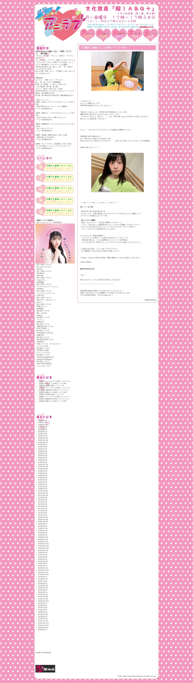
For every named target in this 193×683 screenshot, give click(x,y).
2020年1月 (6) (42, 435)
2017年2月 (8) (42, 513)
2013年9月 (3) (42, 603)
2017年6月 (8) (42, 504)
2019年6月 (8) (42, 451)
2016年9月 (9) (42, 524)
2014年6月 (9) (42, 583)
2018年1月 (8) (42, 488)
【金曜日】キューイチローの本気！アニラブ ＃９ (54, 381)
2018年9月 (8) (42, 471)
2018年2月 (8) (42, 486)
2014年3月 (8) (42, 590)
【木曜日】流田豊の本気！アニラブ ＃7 (51, 394)
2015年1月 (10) (43, 568)
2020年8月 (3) (42, 420)
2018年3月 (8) (42, 484)
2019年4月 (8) (42, 455)
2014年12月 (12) (43, 570)
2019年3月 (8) (42, 458)
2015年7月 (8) (42, 554)
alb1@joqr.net (47, 109)
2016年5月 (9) (42, 532)
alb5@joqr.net (47, 148)
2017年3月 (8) (42, 510)
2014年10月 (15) (43, 574)
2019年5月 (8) (42, 453)
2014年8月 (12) (43, 579)
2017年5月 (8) (42, 506)
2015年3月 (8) (42, 563)
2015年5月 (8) (42, 559)
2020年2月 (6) (42, 433)
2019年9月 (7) (42, 444)
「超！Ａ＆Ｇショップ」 (44, 222)
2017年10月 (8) (43, 495)
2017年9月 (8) (42, 497)
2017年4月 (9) (42, 508)
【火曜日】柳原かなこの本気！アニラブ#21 (52, 383)
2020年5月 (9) (42, 427)
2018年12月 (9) (43, 464)
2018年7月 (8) (42, 475)
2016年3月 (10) (43, 537)
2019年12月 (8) (43, 438)
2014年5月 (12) (43, 585)
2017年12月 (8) (43, 491)
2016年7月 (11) (43, 528)
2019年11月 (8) (43, 440)
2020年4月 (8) (42, 429)
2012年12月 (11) (43, 623)
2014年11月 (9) (43, 572)
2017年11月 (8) (43, 493)
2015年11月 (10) (43, 546)
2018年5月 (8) (42, 480)
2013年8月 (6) (42, 605)
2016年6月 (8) (42, 530)
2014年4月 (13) (43, 588)
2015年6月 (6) (42, 557)
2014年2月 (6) (42, 592)
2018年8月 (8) (42, 473)
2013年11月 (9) (43, 599)
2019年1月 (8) (42, 462)
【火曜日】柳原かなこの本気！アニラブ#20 (52, 392)
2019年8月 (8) (42, 447)
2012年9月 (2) (42, 629)
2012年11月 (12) (43, 625)
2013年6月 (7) (42, 610)
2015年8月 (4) (42, 552)
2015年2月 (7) (42, 565)
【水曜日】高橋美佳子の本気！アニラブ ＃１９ (53, 399)
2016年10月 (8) (43, 521)
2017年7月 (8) (42, 502)
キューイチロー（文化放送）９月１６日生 (57, 144)
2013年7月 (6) (42, 607)
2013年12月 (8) (43, 596)
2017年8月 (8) (42, 499)
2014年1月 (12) (43, 594)
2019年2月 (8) (42, 460)
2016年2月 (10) (43, 539)
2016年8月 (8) (42, 526)
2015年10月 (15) (43, 548)
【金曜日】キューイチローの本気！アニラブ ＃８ (54, 388)
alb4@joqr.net (47, 139)
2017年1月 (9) (42, 515)
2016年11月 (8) (43, 519)
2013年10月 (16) (43, 601)
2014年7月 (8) (42, 581)
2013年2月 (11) (43, 618)
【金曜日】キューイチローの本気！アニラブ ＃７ (54, 396)
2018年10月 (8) (43, 469)
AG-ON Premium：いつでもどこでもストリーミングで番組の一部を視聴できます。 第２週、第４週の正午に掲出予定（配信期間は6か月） (54, 93)
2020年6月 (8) (42, 424)
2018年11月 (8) (43, 466)
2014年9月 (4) (42, 577)
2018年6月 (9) (42, 477)
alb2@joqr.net (47, 120)
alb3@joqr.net (47, 131)
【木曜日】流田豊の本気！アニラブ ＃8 (51, 385)
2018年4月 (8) (42, 482)
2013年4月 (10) (43, 614)
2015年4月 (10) (43, 561)
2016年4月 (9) (42, 535)
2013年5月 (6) (42, 612)
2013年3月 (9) (42, 616)
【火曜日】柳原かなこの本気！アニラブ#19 (52, 401)
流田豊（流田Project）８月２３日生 (54, 135)
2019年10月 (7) (43, 442)
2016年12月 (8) (43, 517)
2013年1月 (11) (43, 621)
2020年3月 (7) (42, 431)
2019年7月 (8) (42, 449)
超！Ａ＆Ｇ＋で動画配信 (52, 82)
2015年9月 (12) (43, 550)
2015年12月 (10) (43, 543)
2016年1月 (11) (43, 541)
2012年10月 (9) (43, 627)
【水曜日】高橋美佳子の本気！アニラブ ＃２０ (53, 390)
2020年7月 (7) (42, 422)
